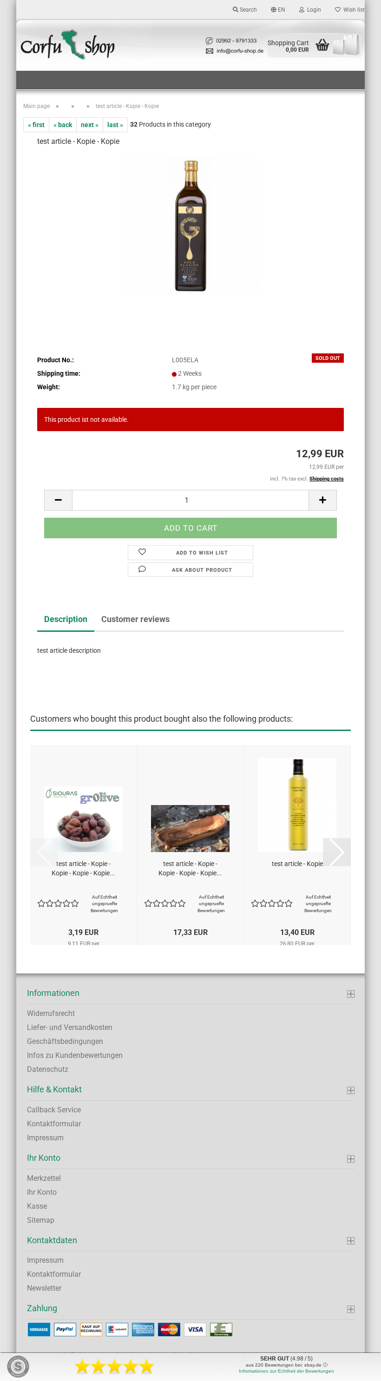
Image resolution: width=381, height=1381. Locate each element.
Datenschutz (47, 1069)
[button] (278, 9)
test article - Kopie (297, 863)
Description (65, 619)
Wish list (353, 10)
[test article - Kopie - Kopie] (190, 225)
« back (62, 125)
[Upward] (355, 1367)
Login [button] (312, 10)
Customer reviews (135, 619)
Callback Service (54, 1109)
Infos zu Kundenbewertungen (75, 1055)
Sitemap (40, 1220)
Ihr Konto (42, 1192)
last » (115, 125)
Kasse (37, 1206)
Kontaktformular (54, 1123)
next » (90, 125)
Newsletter (44, 1288)
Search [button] (247, 10)
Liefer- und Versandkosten (69, 1027)
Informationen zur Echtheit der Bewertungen (286, 1371)
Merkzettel (44, 1178)
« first (36, 125)
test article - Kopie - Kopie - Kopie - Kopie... (83, 868)
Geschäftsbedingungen (65, 1041)
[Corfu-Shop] (190, 45)
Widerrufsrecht (51, 1013)
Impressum (45, 1137)
